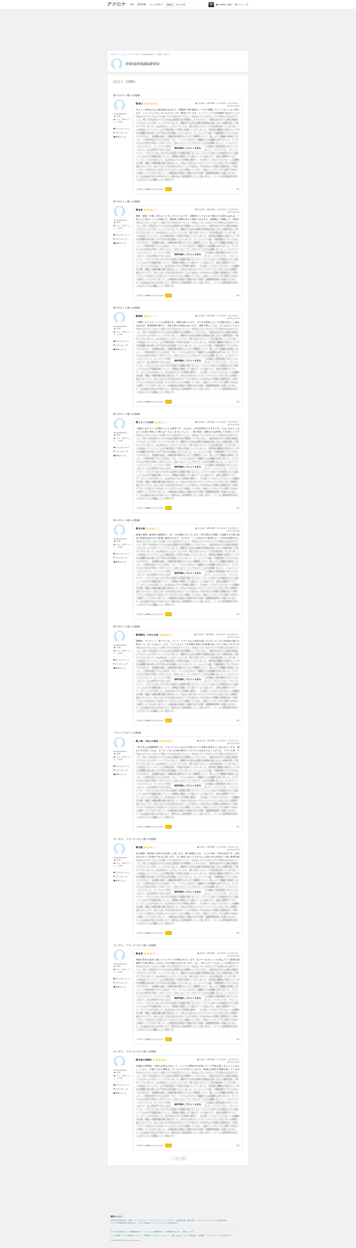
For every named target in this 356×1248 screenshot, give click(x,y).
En (247, 4)
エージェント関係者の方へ (154, 1232)
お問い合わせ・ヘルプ (179, 1235)
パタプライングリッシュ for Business (211, 1220)
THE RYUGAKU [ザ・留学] (122, 1220)
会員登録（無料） (226, 4)
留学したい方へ (189, 1232)
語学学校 (141, 4)
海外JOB (191, 1220)
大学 (131, 4)
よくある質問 (116, 1235)
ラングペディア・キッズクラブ (161, 1220)
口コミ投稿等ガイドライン (132, 1235)
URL (238, 189)
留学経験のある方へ (173, 1232)
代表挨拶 (201, 1235)
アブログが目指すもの (119, 1232)
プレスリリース (212, 1235)
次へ (183, 1158)
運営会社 (193, 1235)
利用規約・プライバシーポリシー (156, 1235)
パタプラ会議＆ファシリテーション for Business (157, 1223)
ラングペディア (140, 1220)
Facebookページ (226, 1235)
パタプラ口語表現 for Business (123, 1223)
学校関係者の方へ (135, 1232)
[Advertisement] (178, 30)
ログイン (240, 4)
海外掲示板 (180, 1220)
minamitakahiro (143, 63)
